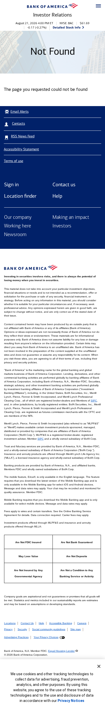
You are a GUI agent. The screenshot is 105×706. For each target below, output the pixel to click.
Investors (61, 226)
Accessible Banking (60, 623)
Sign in (11, 184)
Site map (75, 629)
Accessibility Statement (21, 149)
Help (57, 196)
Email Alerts (19, 111)
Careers (81, 623)
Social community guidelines (48, 629)
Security (22, 629)
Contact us (63, 184)
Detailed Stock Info (67, 27)
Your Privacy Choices (46, 637)
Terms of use (13, 161)
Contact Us (27, 623)
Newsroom (15, 234)
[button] (98, 6)
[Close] (98, 666)
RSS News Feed (22, 136)
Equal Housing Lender (61, 651)
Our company (18, 217)
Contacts (18, 123)
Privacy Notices (71, 701)
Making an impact (70, 217)
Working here (17, 226)
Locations (10, 623)
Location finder (20, 196)
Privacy (8, 629)
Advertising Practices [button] (16, 637)
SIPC (94, 400)
